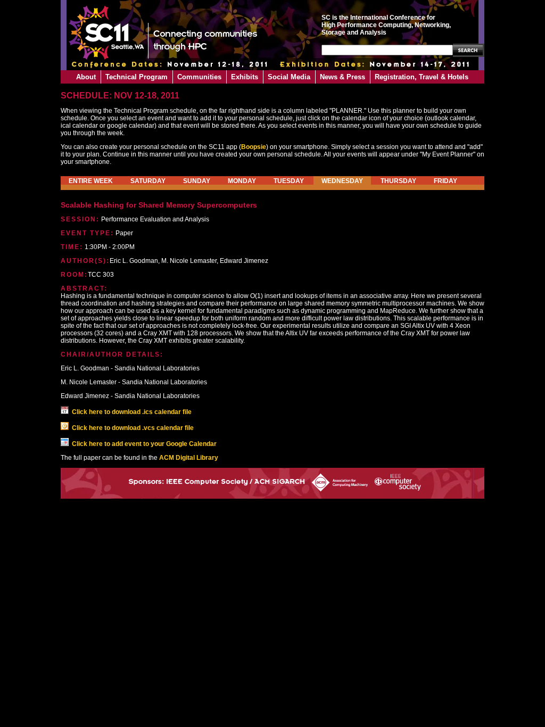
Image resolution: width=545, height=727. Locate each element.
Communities (199, 77)
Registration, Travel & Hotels (421, 77)
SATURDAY (148, 181)
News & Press (342, 77)
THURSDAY (398, 181)
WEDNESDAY (342, 181)
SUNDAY (196, 181)
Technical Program (136, 77)
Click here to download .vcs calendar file (133, 428)
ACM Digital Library (188, 457)
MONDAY (242, 181)
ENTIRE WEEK (91, 181)
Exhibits (244, 77)
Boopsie (253, 147)
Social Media (289, 77)
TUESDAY (289, 181)
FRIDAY (445, 181)
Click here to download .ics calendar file (132, 412)
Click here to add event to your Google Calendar (144, 444)
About (86, 77)
